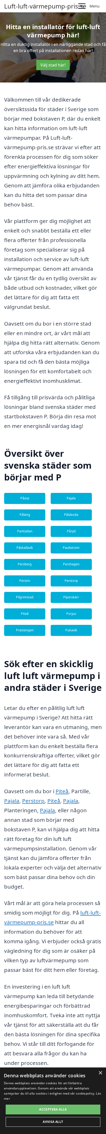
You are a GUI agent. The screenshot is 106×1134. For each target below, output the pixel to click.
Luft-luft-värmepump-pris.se (45, 6)
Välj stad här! (53, 65)
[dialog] (53, 1100)
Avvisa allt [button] (53, 1122)
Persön (24, 580)
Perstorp (71, 580)
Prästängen (25, 630)
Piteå (25, 613)
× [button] (100, 1073)
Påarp (24, 498)
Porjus (71, 613)
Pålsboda (71, 514)
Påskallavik (24, 547)
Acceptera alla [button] (53, 1109)
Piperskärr (71, 597)
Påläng (25, 514)
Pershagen (71, 564)
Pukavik (71, 630)
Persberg (25, 564)
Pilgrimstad (24, 597)
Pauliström (71, 547)
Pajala (71, 498)
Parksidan (24, 531)
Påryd (71, 531)
